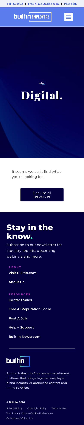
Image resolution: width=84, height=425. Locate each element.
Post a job (70, 3)
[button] (68, 17)
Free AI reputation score (44, 3)
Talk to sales (15, 3)
